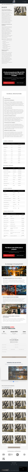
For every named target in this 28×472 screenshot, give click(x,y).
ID (15, 470)
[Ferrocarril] (17, 381)
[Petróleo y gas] (11, 381)
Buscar (11, 464)
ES (16, 470)
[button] (1, 1)
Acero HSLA (16, 410)
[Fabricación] (12, 381)
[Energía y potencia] (15, 381)
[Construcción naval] (14, 381)
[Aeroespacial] (16, 381)
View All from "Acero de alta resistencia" (14, 447)
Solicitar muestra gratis (20, 82)
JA (18, 470)
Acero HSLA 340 (17, 433)
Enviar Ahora (14, 357)
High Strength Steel (7, 4)
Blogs (16, 464)
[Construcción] (10, 381)
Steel (4, 4)
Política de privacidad (12, 470)
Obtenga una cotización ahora (8, 82)
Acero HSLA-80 (4, 410)
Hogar (2, 4)
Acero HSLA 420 (4, 433)
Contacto (14, 464)
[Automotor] (13, 381)
